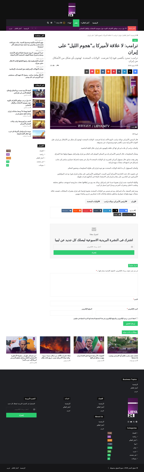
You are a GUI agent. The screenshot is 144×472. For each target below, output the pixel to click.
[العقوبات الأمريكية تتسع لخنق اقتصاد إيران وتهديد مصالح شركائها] (89, 344)
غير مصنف (40, 161)
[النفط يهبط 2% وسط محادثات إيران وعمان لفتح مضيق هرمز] (39, 114)
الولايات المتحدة (93, 201)
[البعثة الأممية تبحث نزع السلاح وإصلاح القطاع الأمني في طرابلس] (39, 93)
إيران (133, 201)
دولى (76, 23)
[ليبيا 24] (72, 9)
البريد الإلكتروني (132, 309)
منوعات (41, 165)
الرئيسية (95, 23)
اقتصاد (41, 151)
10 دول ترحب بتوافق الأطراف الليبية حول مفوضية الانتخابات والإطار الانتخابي (19, 103)
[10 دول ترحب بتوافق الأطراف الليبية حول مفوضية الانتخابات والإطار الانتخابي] (39, 103)
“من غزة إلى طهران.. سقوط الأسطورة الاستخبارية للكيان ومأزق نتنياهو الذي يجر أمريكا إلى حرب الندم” (23, 358)
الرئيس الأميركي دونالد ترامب (115, 201)
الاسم (135, 299)
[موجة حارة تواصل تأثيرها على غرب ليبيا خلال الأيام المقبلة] (39, 134)
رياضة (42, 154)
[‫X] (133, 421)
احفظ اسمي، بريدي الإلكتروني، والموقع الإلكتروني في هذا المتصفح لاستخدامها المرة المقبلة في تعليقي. (104, 318)
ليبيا (70, 23)
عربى (10, 28)
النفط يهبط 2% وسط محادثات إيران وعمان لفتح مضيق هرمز (108, 28)
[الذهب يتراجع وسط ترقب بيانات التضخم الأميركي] (39, 124)
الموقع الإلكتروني (87, 309)
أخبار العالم (85, 23)
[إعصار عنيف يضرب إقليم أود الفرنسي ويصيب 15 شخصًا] (122, 344)
